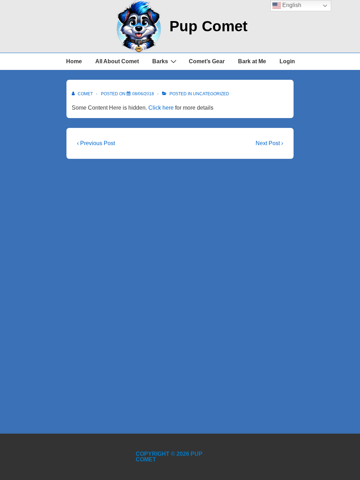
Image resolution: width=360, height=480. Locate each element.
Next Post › (269, 143)
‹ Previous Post (96, 143)
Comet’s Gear (207, 61)
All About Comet (117, 61)
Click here (161, 108)
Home (74, 61)
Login (287, 61)
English (291, 5)
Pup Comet (208, 26)
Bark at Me (252, 61)
